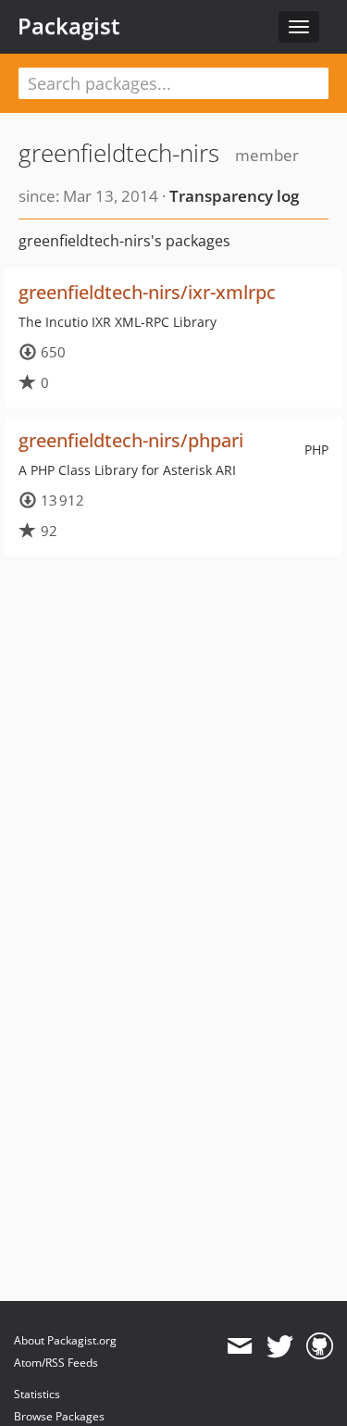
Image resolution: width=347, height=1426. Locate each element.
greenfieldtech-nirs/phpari (131, 440)
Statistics (37, 1394)
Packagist (69, 26)
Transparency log (234, 195)
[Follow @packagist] (279, 1346)
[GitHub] (319, 1346)
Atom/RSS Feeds (56, 1362)
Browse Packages (59, 1416)
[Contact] (239, 1346)
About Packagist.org (65, 1340)
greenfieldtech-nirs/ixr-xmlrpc (147, 292)
